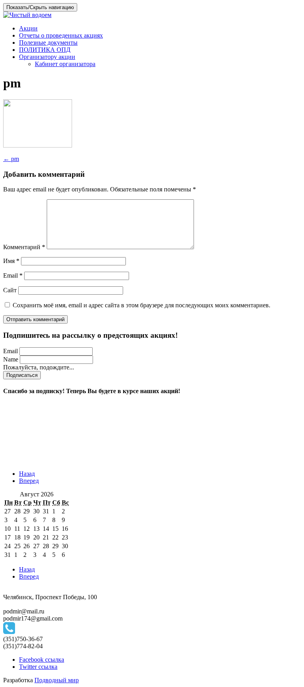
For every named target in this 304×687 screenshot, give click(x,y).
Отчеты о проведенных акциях (61, 35)
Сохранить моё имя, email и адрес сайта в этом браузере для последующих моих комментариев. (141, 305)
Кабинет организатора (65, 64)
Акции (28, 28)
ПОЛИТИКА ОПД (44, 49)
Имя (11, 260)
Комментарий (24, 247)
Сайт (10, 290)
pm (11, 158)
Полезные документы (48, 42)
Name (10, 359)
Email (13, 275)
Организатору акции (47, 56)
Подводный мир (56, 680)
